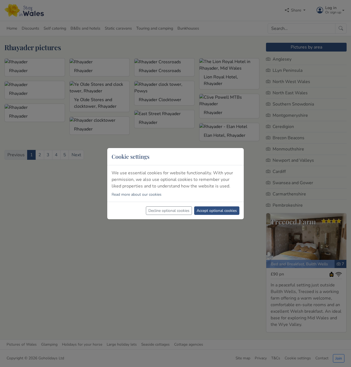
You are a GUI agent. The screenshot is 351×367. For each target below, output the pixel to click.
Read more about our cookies (137, 194)
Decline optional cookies (168, 210)
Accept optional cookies (217, 210)
